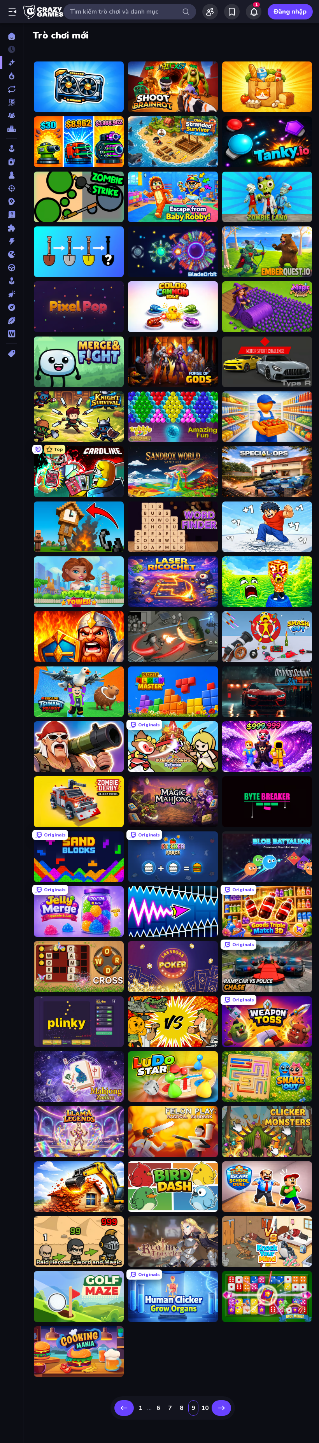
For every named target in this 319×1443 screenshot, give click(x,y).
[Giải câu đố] (11, 214)
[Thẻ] (11, 353)
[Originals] (11, 102)
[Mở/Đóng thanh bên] (12, 11)
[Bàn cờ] (11, 175)
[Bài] (11, 161)
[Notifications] (253, 11)
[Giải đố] (11, 228)
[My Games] (232, 11)
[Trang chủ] (11, 36)
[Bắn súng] (11, 188)
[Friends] (210, 11)
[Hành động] (11, 241)
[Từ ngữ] (11, 333)
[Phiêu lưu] (11, 307)
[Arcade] (11, 148)
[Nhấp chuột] (11, 294)
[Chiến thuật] (11, 201)
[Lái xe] (11, 267)
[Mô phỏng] (11, 281)
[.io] (11, 254)
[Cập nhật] (11, 89)
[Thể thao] (11, 320)
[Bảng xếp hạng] (11, 128)
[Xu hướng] (11, 75)
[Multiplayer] (11, 115)
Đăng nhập (290, 11)
